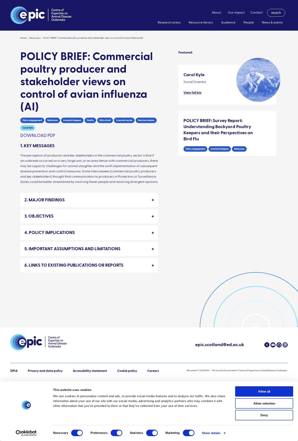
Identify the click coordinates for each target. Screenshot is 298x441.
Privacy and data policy (45, 371)
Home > (24, 38)
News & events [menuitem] (272, 22)
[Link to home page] (41, 15)
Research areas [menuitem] (169, 22)
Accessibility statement (90, 371)
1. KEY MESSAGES (37, 146)
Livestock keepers (72, 120)
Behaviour (52, 120)
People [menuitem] (248, 22)
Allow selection (264, 403)
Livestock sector (124, 120)
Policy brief (105, 120)
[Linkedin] (285, 345)
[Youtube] (272, 345)
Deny (264, 415)
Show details (211, 433)
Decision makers (146, 120)
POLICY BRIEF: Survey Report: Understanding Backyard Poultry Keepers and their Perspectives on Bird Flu (218, 130)
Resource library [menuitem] (201, 22)
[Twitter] (266, 345)
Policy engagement (32, 120)
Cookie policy (127, 371)
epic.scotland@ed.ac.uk (219, 345)
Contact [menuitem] (256, 12)
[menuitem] (276, 13)
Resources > (35, 38)
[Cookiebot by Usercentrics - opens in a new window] (26, 433)
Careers (153, 371)
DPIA (14, 371)
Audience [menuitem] (228, 22)
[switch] (116, 433)
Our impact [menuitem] (236, 12)
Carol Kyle (28, 128)
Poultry (90, 120)
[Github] (278, 345)
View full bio (192, 92)
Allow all (264, 391)
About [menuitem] (216, 12)
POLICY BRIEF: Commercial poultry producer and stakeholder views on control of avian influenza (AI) (93, 38)
